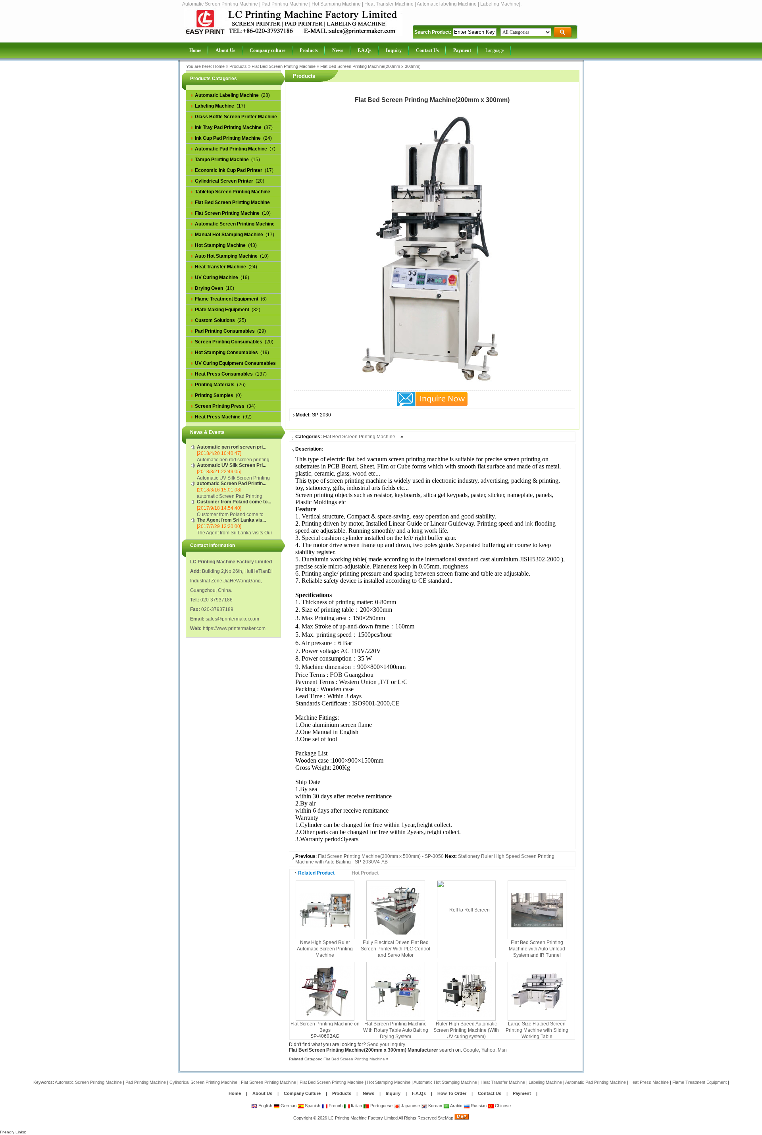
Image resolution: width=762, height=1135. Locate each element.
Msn (502, 1050)
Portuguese (381, 1105)
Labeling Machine (545, 1082)
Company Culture (302, 1093)
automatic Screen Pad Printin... (231, 483)
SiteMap (445, 1118)
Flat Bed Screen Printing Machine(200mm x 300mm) (370, 66)
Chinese (502, 1105)
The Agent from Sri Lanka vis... (231, 520)
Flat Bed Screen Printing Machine (284, 66)
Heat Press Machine (649, 1082)
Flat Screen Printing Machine (268, 1082)
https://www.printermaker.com (234, 628)
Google (471, 1050)
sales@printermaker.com (232, 619)
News (369, 1093)
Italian (356, 1105)
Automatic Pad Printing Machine (595, 1082)
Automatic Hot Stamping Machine (445, 1082)
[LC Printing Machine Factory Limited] (293, 34)
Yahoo (488, 1050)
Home (219, 66)
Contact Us (489, 1093)
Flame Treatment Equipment (699, 1082)
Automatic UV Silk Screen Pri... (231, 465)
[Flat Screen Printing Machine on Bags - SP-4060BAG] (325, 991)
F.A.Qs (419, 1093)
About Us (262, 1093)
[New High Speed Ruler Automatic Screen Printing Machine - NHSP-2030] (325, 909)
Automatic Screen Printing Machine (88, 1082)
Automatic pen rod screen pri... (231, 447)
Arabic (455, 1105)
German (287, 1105)
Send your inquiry (386, 1044)
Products (238, 66)
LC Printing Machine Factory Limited (363, 1118)
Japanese (410, 1105)
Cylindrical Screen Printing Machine (203, 1082)
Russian (478, 1105)
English (264, 1105)
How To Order (451, 1093)
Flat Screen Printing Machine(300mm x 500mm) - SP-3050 (381, 856)
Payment (522, 1093)
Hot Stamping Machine (388, 1082)
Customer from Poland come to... (234, 502)
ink (529, 523)
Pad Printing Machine (145, 1082)
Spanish (312, 1105)
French (335, 1105)
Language (494, 50)
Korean (434, 1105)
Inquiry (393, 1093)
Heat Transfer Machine (503, 1082)
